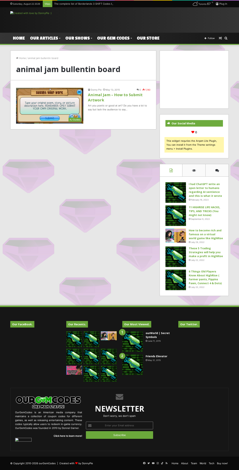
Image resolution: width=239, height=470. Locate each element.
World (203, 463)
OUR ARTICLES (44, 38)
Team (194, 463)
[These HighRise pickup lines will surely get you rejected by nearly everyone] (74, 370)
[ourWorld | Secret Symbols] (132, 341)
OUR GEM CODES (113, 38)
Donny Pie (96, 89)
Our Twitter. (189, 324)
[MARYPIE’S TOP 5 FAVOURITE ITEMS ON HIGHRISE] (109, 374)
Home (19, 38)
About (184, 463)
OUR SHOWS (77, 38)
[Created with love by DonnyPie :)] (31, 13)
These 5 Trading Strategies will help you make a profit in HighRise (206, 252)
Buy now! (222, 463)
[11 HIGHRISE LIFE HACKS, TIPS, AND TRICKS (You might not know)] (175, 215)
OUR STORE (148, 38)
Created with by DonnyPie (76, 463)
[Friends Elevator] (132, 364)
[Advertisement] (157, 19)
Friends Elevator (156, 356)
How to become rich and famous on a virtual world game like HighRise (206, 234)
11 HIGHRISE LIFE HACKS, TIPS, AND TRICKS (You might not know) (204, 211)
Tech (211, 463)
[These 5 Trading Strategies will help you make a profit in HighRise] (175, 256)
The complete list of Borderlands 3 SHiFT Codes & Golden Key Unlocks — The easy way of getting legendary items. (121, 3)
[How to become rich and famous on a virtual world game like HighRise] (175, 236)
